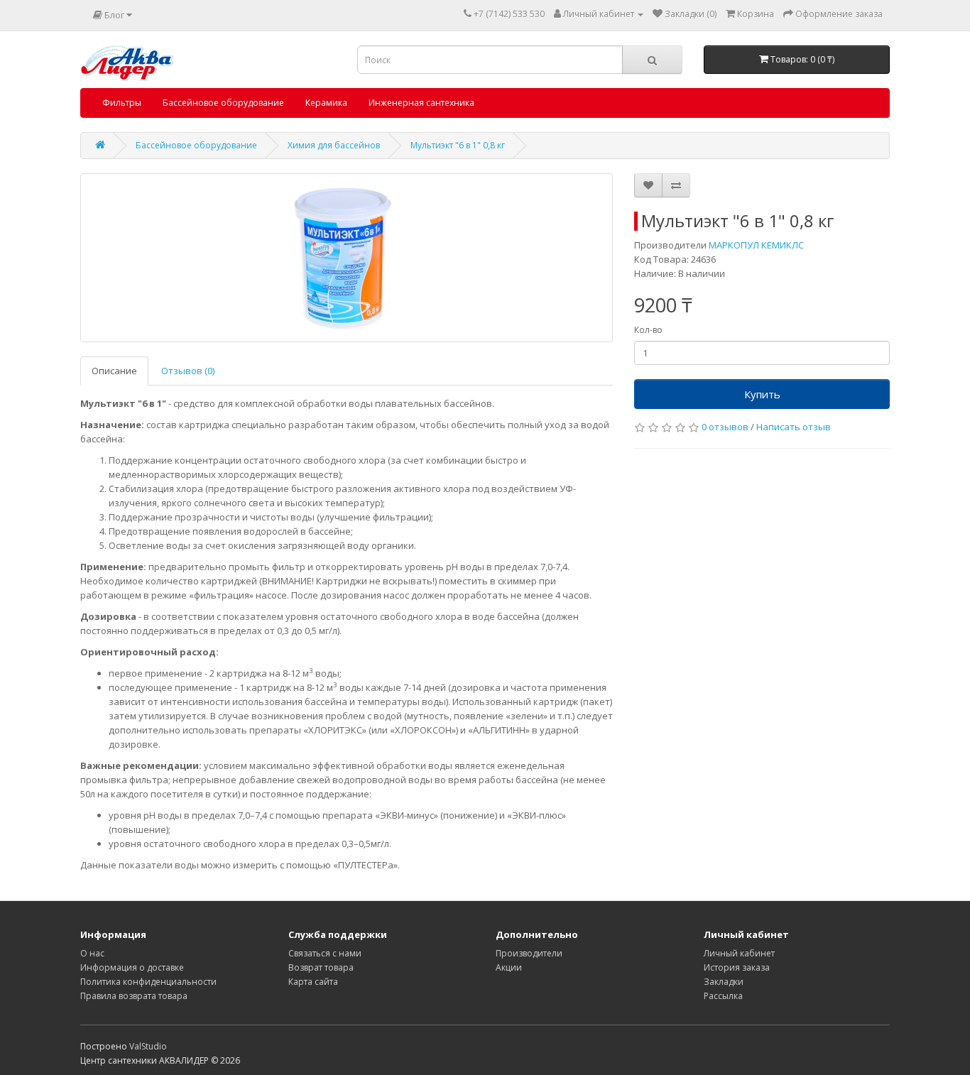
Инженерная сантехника (421, 103)
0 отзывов (725, 426)
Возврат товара (321, 967)
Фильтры (121, 103)
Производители (529, 953)
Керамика (326, 103)
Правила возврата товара (133, 996)
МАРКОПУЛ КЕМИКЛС (756, 245)
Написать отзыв (793, 426)
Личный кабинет (739, 953)
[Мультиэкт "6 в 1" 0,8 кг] (346, 257)
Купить (762, 394)
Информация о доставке (132, 967)
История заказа (737, 967)
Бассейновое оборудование (223, 103)
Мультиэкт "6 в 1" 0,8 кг (457, 145)
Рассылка (723, 996)
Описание (114, 370)
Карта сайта (313, 982)
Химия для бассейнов (334, 145)
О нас (92, 953)
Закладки (723, 982)
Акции (509, 967)
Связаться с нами (324, 953)
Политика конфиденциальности (148, 982)
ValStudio (148, 1046)
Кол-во (648, 330)
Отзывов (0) (187, 370)
